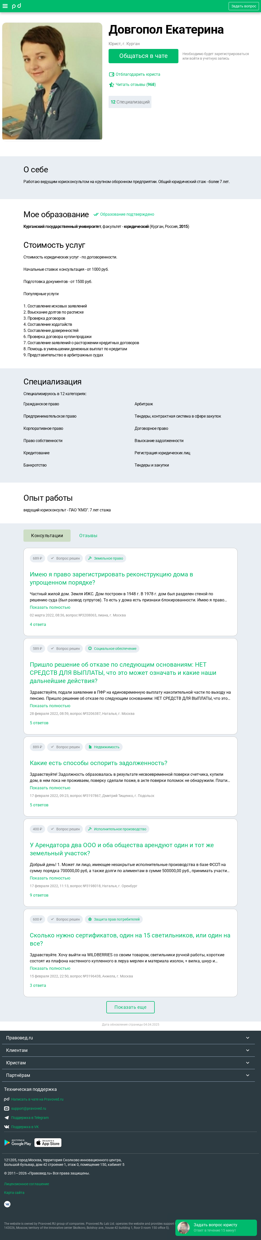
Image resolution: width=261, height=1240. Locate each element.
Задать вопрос (243, 6)
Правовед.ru (19, 1037)
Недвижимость (107, 747)
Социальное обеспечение (115, 649)
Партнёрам (18, 1075)
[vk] (7, 1204)
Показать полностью (50, 607)
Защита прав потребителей (117, 919)
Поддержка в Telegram (30, 1118)
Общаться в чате (143, 55)
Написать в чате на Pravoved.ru (37, 1099)
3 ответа (38, 985)
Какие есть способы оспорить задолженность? (98, 763)
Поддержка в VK (25, 1127)
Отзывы (88, 535)
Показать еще (130, 1007)
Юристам (16, 1062)
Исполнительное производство (120, 829)
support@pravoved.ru (28, 1108)
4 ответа (38, 624)
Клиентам (17, 1050)
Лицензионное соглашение (26, 1184)
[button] (216, 1228)
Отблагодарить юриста (138, 74)
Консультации (47, 535)
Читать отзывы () (136, 84)
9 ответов (39, 895)
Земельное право (108, 558)
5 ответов (39, 722)
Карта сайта (14, 1193)
